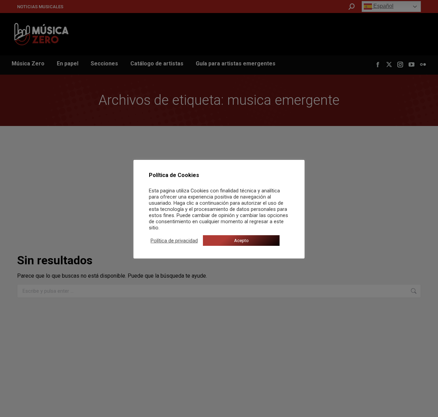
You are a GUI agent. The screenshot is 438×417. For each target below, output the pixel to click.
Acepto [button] (241, 240)
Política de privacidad (174, 241)
